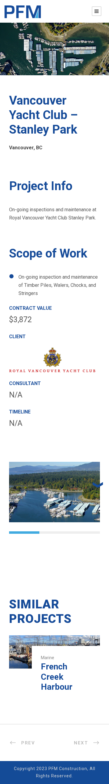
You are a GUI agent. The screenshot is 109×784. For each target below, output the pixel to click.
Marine (47, 657)
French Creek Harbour (56, 677)
